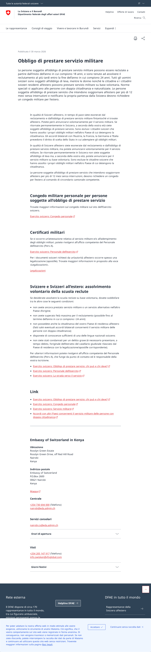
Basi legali (47, 644)
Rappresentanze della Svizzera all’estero (118, 608)
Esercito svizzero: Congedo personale (51, 216)
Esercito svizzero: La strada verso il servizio (57, 375)
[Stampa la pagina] (135, 38)
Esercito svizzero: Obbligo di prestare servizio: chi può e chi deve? (70, 366)
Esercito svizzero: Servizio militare (52, 408)
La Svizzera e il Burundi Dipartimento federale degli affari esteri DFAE (41, 12)
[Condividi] (143, 38)
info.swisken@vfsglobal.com (46, 557)
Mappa (34, 491)
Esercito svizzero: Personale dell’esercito (53, 251)
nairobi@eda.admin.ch (42, 508)
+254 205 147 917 (40, 553)
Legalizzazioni (38, 270)
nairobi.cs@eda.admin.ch (44, 525)
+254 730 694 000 (40, 504)
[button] (16, 28)
